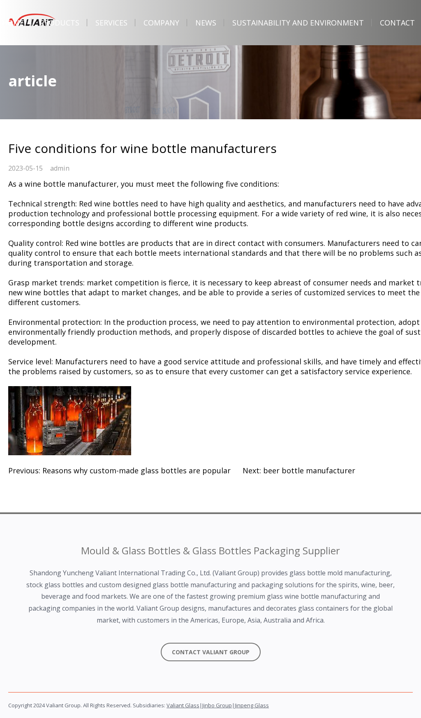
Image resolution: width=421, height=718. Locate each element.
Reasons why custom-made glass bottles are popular (136, 470)
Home (13, 22)
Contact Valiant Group (211, 652)
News (205, 22)
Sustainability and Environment (298, 22)
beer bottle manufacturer (309, 470)
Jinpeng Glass (252, 705)
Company (161, 22)
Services (111, 22)
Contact (397, 22)
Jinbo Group (217, 705)
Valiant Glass (183, 705)
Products (59, 22)
